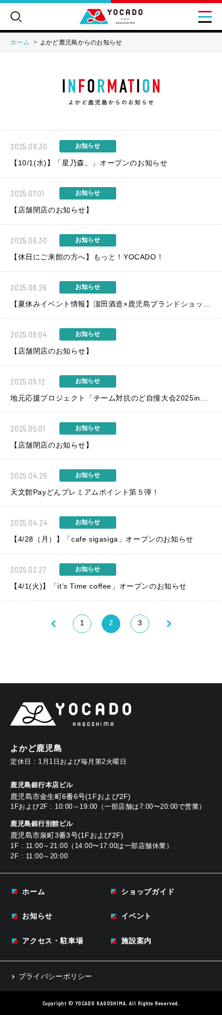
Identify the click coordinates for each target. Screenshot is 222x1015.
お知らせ (37, 916)
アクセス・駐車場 (52, 940)
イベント (136, 916)
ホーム (33, 891)
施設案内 (136, 940)
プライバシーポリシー (55, 976)
